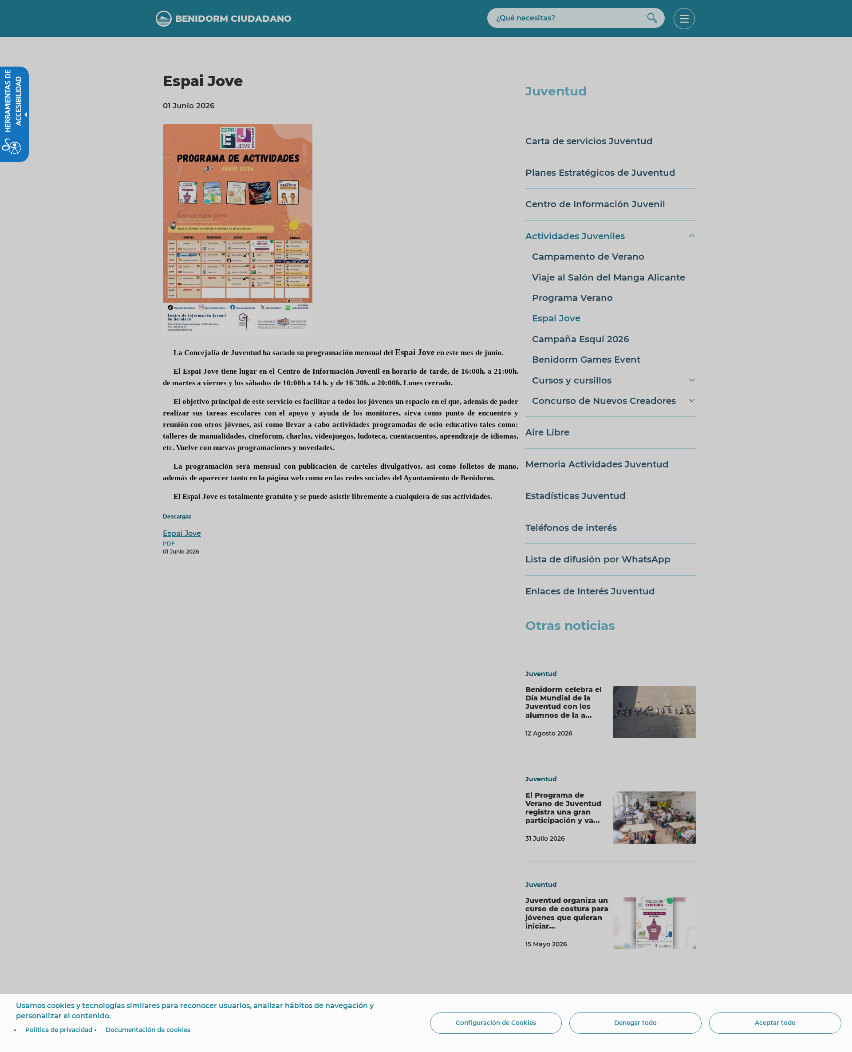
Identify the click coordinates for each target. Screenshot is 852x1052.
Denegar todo (635, 1022)
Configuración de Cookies (496, 1022)
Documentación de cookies (148, 1029)
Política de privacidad (58, 1029)
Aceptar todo (775, 1022)
